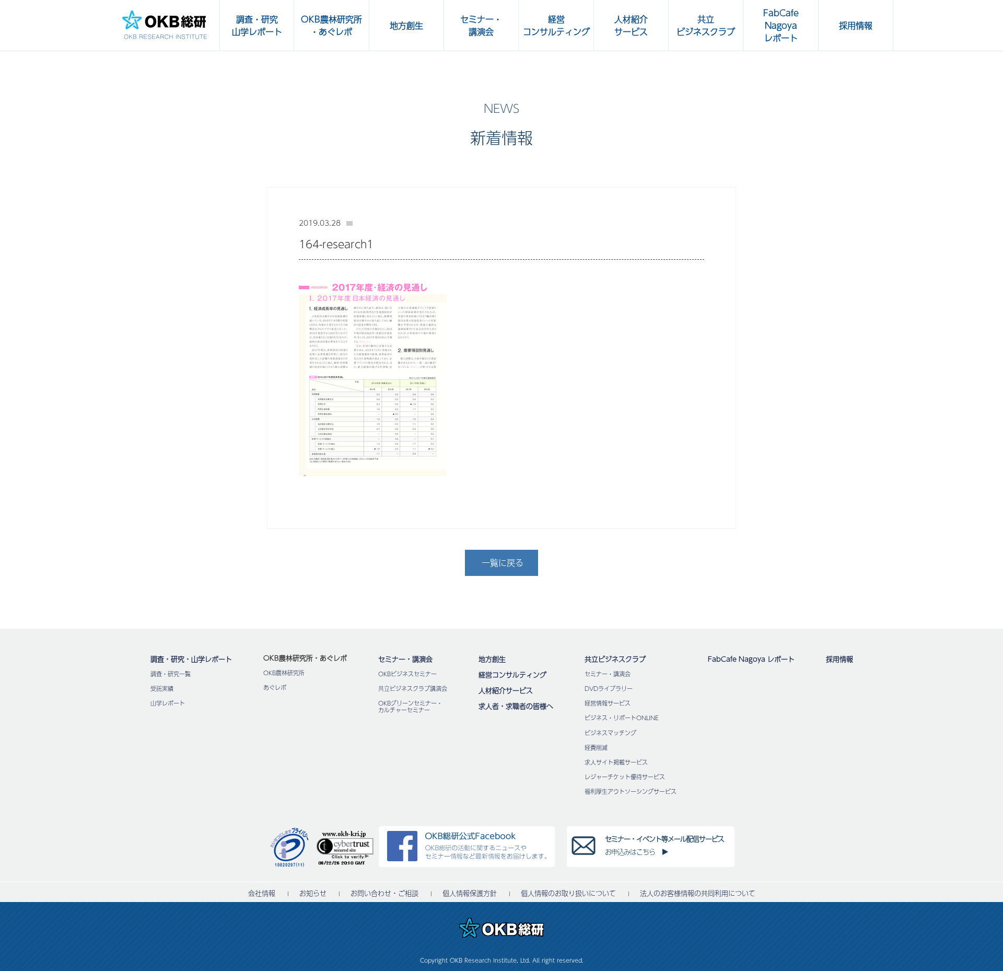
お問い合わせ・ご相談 (384, 893)
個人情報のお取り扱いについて (568, 893)
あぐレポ (274, 687)
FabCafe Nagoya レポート (751, 659)
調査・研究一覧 (170, 674)
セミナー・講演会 (405, 659)
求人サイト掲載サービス (616, 762)
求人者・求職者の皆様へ (516, 706)
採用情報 (839, 659)
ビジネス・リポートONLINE (622, 717)
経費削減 (596, 747)
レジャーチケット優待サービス (625, 776)
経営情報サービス (608, 703)
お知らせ (312, 893)
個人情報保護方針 (469, 893)
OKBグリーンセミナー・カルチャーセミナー (410, 706)
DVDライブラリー (609, 688)
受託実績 (161, 688)
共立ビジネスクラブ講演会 (412, 688)
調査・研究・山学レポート (191, 659)
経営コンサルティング (512, 674)
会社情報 (261, 893)
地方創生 (492, 659)
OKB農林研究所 (284, 672)
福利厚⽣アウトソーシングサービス (631, 791)
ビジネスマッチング (610, 733)
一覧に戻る (502, 562)
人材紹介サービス (506, 690)
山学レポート (167, 703)
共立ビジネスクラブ (615, 659)
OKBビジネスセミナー (407, 674)
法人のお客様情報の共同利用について (697, 893)
